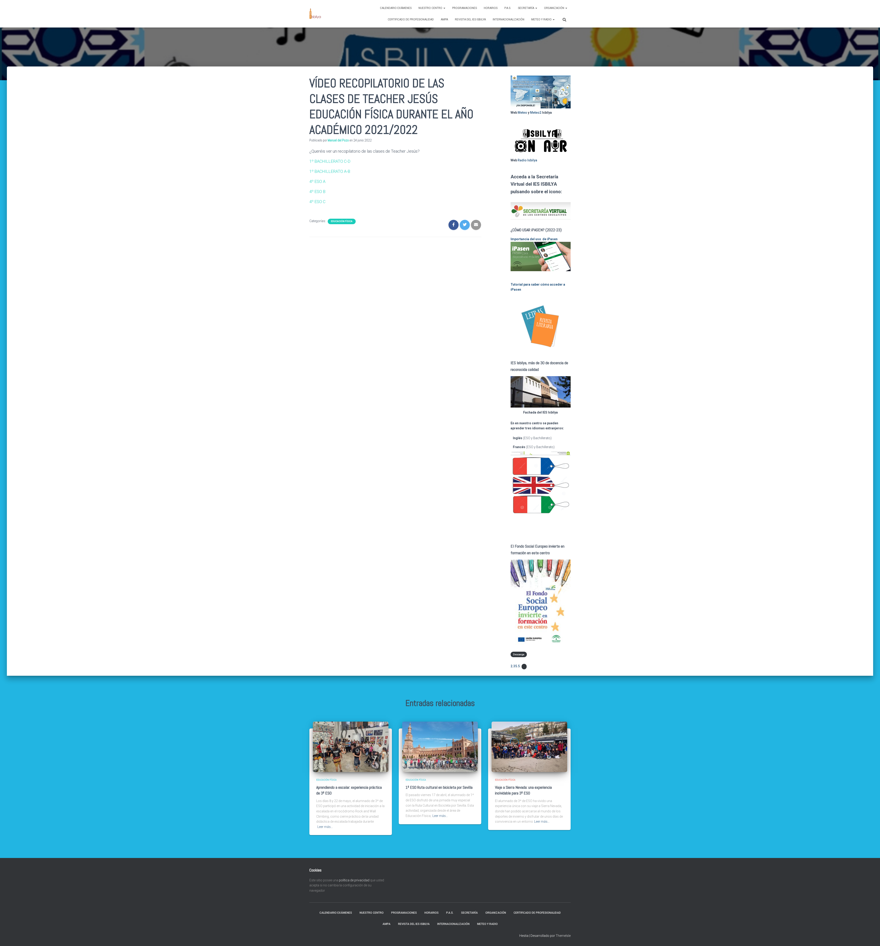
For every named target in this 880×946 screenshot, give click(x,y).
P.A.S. (507, 8)
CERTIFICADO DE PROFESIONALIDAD (411, 19)
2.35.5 (515, 666)
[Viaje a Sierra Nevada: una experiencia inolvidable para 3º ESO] (529, 746)
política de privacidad (354, 880)
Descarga (518, 654)
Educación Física (341, 221)
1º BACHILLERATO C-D (329, 161)
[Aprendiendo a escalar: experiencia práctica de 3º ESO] (350, 746)
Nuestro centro (430, 8)
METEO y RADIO (541, 19)
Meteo (522, 112)
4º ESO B (317, 191)
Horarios (491, 8)
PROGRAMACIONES (464, 8)
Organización (554, 8)
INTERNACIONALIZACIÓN (508, 19)
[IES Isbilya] (315, 13)
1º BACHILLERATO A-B (329, 171)
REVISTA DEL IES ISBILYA (470, 19)
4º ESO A (317, 181)
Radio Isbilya (527, 160)
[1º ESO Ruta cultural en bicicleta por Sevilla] (440, 746)
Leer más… (325, 827)
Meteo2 (535, 112)
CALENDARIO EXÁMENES (396, 8)
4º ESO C (317, 201)
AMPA (444, 19)
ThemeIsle (563, 936)
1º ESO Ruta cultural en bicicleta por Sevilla (439, 787)
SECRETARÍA (526, 8)
